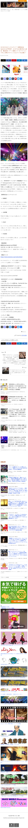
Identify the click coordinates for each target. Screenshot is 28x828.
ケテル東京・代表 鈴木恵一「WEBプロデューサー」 (12, 694)
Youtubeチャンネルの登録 (6, 629)
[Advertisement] (14, 28)
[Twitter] (3, 60)
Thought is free (21, 817)
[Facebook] (8, 60)
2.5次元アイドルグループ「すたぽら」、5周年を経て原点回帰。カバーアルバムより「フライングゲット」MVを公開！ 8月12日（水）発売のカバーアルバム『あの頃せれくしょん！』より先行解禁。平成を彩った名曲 (17, 491)
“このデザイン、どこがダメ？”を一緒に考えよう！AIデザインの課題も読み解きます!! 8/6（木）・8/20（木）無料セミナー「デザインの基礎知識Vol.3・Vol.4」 (17, 516)
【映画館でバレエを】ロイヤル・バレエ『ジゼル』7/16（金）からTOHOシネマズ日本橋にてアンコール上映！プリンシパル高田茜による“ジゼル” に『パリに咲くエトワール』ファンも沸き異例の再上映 (17, 541)
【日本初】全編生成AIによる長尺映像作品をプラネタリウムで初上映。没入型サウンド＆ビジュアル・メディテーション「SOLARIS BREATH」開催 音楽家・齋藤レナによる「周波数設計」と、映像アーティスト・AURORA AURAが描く (13, 442)
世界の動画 (24, 335)
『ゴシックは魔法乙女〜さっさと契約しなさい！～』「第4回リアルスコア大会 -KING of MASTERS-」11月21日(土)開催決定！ (17, 468)
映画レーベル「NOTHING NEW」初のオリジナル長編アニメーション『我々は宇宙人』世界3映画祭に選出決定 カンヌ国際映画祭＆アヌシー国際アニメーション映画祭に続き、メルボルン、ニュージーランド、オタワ (17, 504)
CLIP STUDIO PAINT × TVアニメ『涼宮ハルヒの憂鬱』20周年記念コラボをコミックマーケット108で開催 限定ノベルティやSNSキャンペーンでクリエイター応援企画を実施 (17, 528)
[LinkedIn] (19, 60)
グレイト (24, 331)
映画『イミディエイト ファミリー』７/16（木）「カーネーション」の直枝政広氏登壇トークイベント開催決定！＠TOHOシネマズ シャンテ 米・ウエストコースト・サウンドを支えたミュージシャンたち (17, 554)
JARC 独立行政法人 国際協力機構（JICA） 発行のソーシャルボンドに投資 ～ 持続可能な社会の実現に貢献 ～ (17, 426)
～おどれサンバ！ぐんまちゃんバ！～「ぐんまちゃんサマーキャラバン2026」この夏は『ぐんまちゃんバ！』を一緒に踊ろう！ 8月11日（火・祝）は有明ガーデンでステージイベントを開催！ (17, 567)
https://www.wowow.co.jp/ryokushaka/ (11, 257)
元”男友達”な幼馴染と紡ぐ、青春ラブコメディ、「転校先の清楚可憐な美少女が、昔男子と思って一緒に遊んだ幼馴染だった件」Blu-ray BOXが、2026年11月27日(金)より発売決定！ (17, 479)
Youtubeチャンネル (5, 606)
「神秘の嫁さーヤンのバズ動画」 (8, 608)
